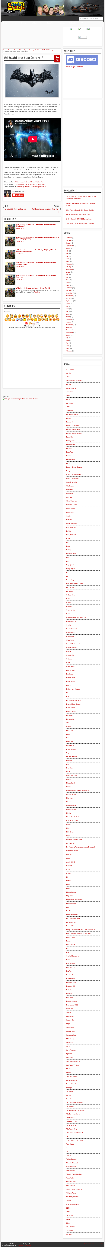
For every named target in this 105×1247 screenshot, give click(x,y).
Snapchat (69, 1042)
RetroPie (69, 990)
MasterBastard (71, 794)
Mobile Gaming (71, 809)
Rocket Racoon (71, 1001)
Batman (68, 418)
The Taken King (71, 1129)
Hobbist (68, 685)
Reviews (24, 23)
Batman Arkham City (73, 426)
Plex (67, 907)
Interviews (69, 715)
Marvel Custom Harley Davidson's (77, 790)
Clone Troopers (71, 501)
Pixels (68, 888)
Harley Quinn (70, 677)
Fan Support (70, 587)
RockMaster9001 (72, 1005)
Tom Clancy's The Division (75, 1140)
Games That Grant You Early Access (78, 214)
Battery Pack (70, 441)
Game (68, 599)
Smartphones (70, 1031)
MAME (68, 772)
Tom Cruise (70, 1144)
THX (67, 1136)
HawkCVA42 (70, 681)
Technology (70, 1106)
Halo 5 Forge (70, 670)
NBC (67, 828)
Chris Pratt (69, 489)
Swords (68, 1099)
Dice (67, 557)
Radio (68, 960)
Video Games (70, 1170)
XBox (68, 1212)
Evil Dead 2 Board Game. (74, 584)
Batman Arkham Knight (73, 429)
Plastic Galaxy (71, 892)
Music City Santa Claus (74, 817)
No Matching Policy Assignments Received (80, 847)
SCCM (68, 1012)
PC (67, 877)
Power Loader (71, 937)
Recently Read (71, 982)
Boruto (68, 456)
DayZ (68, 538)
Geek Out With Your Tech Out (76, 617)
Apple (68, 399)
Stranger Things (71, 1076)
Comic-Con (70, 512)
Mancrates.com (71, 775)
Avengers (69, 411)
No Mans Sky (70, 843)
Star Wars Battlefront (73, 1061)
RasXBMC (69, 975)
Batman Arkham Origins (74, 433)
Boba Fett (69, 452)
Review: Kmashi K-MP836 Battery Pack (79, 219)
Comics (68, 516)
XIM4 (68, 1219)
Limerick (69, 760)
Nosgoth (69, 854)
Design (68, 546)
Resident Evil (70, 986)
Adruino (68, 373)
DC (67, 542)
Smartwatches (71, 1035)
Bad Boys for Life (72, 414)
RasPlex (69, 971)
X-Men (68, 1200)
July (67, 251)
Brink (68, 463)
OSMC (68, 873)
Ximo (68, 1223)
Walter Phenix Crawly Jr (74, 1189)
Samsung (69, 1008)
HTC (67, 696)
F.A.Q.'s (83, 23)
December (69, 293)
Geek (68, 614)
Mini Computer (71, 805)
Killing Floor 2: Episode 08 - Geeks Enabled (80, 210)
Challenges (70, 486)
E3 (67, 572)
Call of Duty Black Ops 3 (74, 474)
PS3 (67, 948)
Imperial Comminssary (73, 704)
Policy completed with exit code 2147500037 (81, 930)
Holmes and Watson (73, 689)
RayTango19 (70, 978)
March (68, 261)
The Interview (70, 1118)
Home (5, 23)
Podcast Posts (71, 922)
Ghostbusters (70, 636)
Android (68, 384)
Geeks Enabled (71, 629)
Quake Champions (72, 956)
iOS (67, 723)
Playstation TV (71, 903)
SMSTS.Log (70, 1039)
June (67, 253)
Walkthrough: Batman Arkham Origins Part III (31, 187)
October (68, 243)
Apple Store (70, 403)
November (69, 296)
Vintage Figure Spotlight (74, 1174)
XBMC (68, 1208)
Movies (68, 813)
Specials (69, 1054)
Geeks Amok (18, 1244)
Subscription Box (72, 1080)
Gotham (69, 659)
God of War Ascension (73, 644)
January (68, 240)
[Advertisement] (50, 33)
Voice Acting (70, 1178)
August (68, 248)
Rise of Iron (70, 997)
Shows (14, 23)
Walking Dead (70, 1181)
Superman (69, 1091)
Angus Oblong (71, 388)
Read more (20, 228)
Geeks (68, 625)
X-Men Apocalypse (72, 1204)
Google (68, 651)
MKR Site (28, 1245)
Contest (69, 520)
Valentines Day (71, 1166)
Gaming (69, 606)
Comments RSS (97, 1244)
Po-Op (68, 911)
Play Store (69, 896)
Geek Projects (71, 621)
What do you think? (72, 1196)
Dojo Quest (70, 565)
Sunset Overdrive (72, 1084)
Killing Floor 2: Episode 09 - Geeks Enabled (80, 223)
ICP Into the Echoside (73, 700)
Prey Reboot (70, 945)
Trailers (68, 1148)
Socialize (50, 23)
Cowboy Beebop (71, 523)
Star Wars (69, 1057)
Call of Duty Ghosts (72, 478)
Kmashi (68, 734)
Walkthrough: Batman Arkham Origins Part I (29, 182)
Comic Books (70, 508)
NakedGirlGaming (72, 820)
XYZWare (69, 1230)
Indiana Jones (71, 711)
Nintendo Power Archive (74, 839)
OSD (68, 869)
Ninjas (68, 835)
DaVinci (68, 531)
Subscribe (73, 23)
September (69, 245)
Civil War (69, 497)
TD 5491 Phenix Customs (74, 1103)
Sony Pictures (71, 1050)
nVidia (68, 858)
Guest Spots (70, 666)
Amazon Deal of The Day (74, 380)
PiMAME (69, 881)
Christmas (69, 493)
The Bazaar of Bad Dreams (75, 1110)
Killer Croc (69, 730)
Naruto (68, 824)
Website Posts (71, 1193)
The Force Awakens (73, 1114)
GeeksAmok (70, 632)
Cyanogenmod (71, 527)
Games (68, 602)
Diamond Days (71, 553)
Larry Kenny (70, 745)
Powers (68, 941)
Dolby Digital (70, 568)
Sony (68, 1046)
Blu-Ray (69, 448)
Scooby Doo (70, 1020)
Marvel (68, 787)
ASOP (68, 407)
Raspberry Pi (70, 967)
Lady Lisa (69, 741)
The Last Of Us (71, 1125)
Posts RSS (87, 1244)
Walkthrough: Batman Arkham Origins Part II (30, 184)
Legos (68, 753)
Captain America (71, 482)
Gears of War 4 (71, 610)
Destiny (68, 550)
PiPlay (68, 884)
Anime (68, 395)
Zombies (69, 1234)
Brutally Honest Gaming (74, 467)
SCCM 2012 (70, 1016)
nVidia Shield (70, 862)
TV (67, 1151)
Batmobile (69, 437)
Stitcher (68, 1072)
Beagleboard (70, 444)
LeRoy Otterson (71, 757)
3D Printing (70, 369)
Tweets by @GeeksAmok (74, 67)
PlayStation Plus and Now (74, 899)
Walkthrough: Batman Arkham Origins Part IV (23, 58)
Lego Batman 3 (71, 749)
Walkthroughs (37, 23)
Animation (69, 392)
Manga (68, 779)
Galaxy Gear (70, 595)
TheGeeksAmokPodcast (74, 1133)
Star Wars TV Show (72, 1065)
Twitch (68, 1155)
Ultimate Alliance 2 (72, 1163)
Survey (68, 1095)
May (67, 256)
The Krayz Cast (71, 1121)
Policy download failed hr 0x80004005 (78, 933)
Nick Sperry (70, 832)
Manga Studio (70, 783)
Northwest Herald (72, 850)
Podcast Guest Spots (73, 918)
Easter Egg (70, 580)
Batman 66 (69, 422)
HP (67, 693)
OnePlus (69, 866)
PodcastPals (70, 926)
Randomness (70, 963)
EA (67, 576)
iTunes (68, 726)
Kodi (67, 738)
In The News (70, 708)
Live (67, 764)
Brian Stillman (70, 459)
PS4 (67, 952)
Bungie (68, 471)
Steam (68, 1069)
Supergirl (69, 1087)
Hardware (69, 674)
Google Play (70, 655)
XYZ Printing (70, 1227)
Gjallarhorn (70, 640)
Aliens (68, 377)
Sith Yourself (70, 1027)
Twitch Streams (71, 1159)
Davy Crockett (71, 535)
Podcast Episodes (72, 914)
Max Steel (69, 798)
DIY (67, 561)
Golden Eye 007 (71, 647)
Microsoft (69, 802)
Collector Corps (71, 504)
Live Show (69, 768)
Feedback (61, 23)
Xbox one (69, 1215)
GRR (68, 662)
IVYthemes (19, 1245)
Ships (68, 1023)
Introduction (70, 719)
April (67, 259)
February (69, 238)
